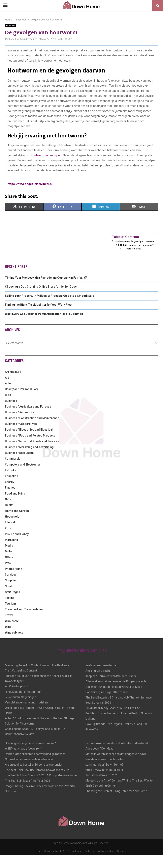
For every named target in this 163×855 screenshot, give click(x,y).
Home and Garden (17, 510)
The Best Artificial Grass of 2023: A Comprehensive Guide (41, 775)
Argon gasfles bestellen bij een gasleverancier (33, 764)
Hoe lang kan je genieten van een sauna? (30, 743)
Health (9, 505)
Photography (13, 568)
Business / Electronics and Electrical (29, 429)
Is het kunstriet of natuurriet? (23, 691)
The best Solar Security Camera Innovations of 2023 (37, 770)
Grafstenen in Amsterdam (101, 665)
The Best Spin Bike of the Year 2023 (27, 780)
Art (7, 377)
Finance (10, 487)
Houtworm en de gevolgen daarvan (134, 241)
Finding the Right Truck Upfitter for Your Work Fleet (38, 304)
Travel (9, 615)
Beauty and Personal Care (22, 389)
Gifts (8, 499)
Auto (8, 383)
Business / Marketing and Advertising (29, 447)
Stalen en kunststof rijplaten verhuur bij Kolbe (113, 686)
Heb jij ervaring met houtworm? (136, 245)
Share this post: (133, 249)
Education (11, 476)
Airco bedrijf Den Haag (99, 748)
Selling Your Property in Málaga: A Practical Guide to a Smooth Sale (49, 295)
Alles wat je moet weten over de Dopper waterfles (116, 681)
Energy (9, 481)
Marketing (11, 539)
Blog (8, 394)
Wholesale (12, 621)
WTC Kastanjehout (16, 686)
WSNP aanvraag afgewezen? (23, 748)
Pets (8, 563)
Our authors (74, 851)
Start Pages (12, 592)
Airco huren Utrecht (97, 670)
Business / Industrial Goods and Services (32, 441)
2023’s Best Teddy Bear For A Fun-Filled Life (112, 708)
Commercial (13, 458)
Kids (8, 528)
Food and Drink (15, 493)
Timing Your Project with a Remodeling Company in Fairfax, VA (46, 277)
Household (12, 516)
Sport (8, 586)
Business (10, 26)
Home (37, 851)
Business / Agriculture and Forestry (28, 406)
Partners (89, 851)
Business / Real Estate (19, 452)
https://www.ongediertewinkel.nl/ (31, 184)
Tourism (10, 603)
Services (10, 574)
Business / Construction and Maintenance (32, 418)
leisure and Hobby (17, 534)
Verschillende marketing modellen (26, 702)
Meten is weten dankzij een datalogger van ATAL (116, 753)
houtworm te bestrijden (46, 155)
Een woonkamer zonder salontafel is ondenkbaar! (116, 743)
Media (9, 545)
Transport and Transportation (24, 609)
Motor (9, 551)
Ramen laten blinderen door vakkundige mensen (35, 753)
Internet (10, 522)
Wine (8, 626)
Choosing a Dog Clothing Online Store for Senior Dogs (41, 286)
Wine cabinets (14, 632)
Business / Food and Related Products (30, 435)
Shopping (11, 580)
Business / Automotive (19, 412)
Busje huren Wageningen (20, 697)
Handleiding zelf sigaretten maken (107, 692)
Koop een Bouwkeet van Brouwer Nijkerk (110, 676)
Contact (121, 851)
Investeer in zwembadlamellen (104, 759)
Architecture (13, 371)
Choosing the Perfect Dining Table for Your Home (116, 791)
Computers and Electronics (23, 464)
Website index (105, 851)
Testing (10, 597)
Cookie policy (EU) (54, 851)
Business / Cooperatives (21, 423)
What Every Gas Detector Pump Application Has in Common (44, 313)
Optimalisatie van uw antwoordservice (29, 759)
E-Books (10, 470)
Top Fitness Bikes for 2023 (101, 775)
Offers (9, 557)
